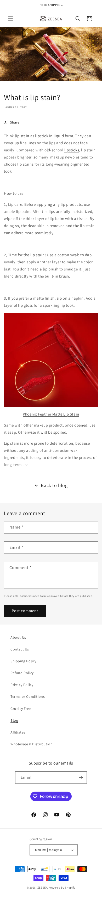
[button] (10, 18)
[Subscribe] (81, 777)
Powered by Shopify (61, 887)
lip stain (22, 135)
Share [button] (15, 122)
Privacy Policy (21, 684)
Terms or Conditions (27, 696)
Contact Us (19, 649)
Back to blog (54, 485)
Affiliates (17, 732)
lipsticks (71, 149)
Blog (14, 720)
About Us (18, 637)
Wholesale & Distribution (31, 744)
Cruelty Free (20, 708)
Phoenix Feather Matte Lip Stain (51, 414)
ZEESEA (42, 887)
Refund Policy (22, 672)
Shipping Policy (23, 661)
